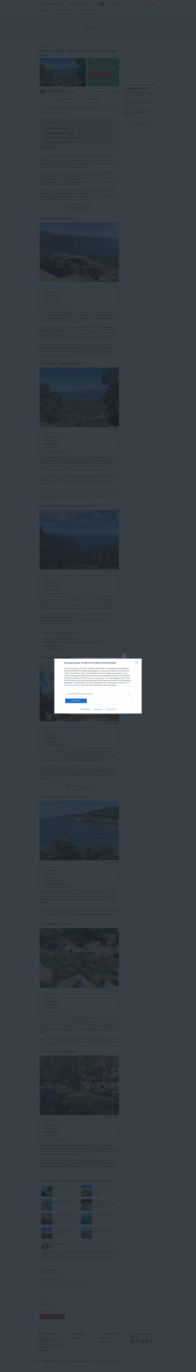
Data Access (98, 709)
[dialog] (98, 686)
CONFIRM (76, 701)
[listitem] (98, 694)
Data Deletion (85, 709)
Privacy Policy (111, 709)
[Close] (137, 663)
